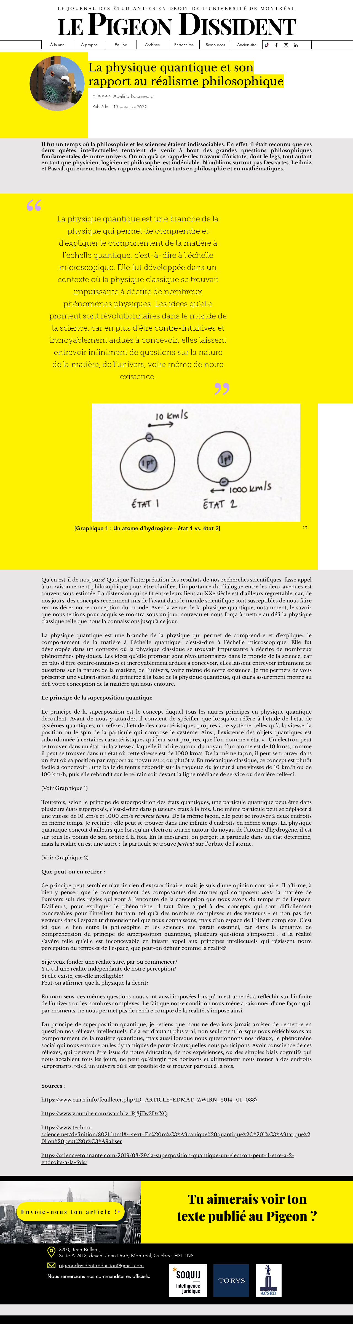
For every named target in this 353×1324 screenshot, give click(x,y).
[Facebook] (276, 45)
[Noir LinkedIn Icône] (295, 45)
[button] (196, 472)
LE (70, 26)
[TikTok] (266, 45)
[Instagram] (286, 45)
